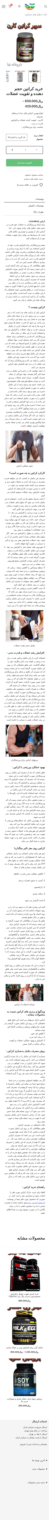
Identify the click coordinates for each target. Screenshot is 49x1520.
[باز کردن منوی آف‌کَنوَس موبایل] (3, 6)
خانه (45, 14)
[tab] (24, 199)
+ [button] (12, 149)
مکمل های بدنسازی (33, 14)
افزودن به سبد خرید (24, 163)
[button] (8, 25)
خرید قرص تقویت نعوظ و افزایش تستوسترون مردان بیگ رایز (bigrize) (24, 1295)
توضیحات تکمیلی (36, 205)
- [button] (36, 149)
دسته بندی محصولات (36, 1482)
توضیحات (39, 199)
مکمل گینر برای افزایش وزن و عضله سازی (24, 1347)
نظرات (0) (38, 212)
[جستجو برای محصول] (45, 6)
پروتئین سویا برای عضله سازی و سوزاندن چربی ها (24, 1399)
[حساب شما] (19, 6)
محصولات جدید (38, 1469)
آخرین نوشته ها (38, 1460)
